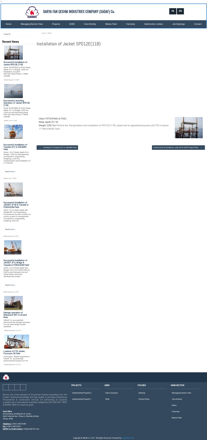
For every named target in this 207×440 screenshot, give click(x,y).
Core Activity (90, 24)
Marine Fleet (111, 24)
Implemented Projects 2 (81, 393)
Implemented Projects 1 (81, 399)
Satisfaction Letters (153, 24)
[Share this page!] (184, 34)
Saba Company (111, 393)
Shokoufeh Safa (128, 438)
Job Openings (178, 24)
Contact (198, 24)
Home (8, 24)
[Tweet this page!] (178, 34)
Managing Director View (32, 24)
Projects (56, 24)
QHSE (72, 24)
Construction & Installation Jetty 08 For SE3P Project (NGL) (177, 148)
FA (173, 11)
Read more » (10, 171)
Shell (107, 399)
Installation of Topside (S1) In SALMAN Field (58, 148)
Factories (130, 24)
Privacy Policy (144, 399)
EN (180, 11)
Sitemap (142, 393)
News (174, 405)
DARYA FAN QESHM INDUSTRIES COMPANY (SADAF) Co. (79, 11)
